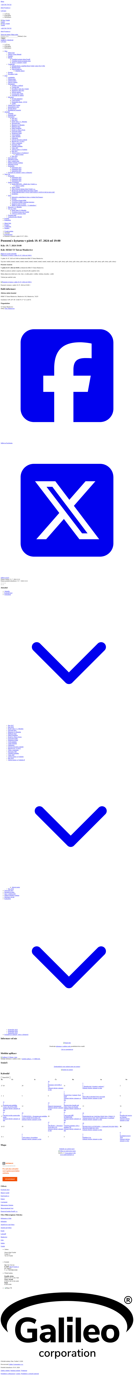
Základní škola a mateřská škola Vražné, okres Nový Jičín (28, 66)
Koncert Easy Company (71, 1095)
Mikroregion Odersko (7, 1205)
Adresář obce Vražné (14, 105)
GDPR (14, 103)
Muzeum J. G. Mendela (15, 207)
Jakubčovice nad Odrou (7, 1224)
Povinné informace (17, 98)
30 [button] (48, 1082)
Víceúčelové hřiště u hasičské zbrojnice (23, 202)
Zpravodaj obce (12, 158)
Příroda (10, 57)
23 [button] (120, 1113)
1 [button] (82, 1084)
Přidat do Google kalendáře (8, 253)
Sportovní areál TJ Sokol (19, 204)
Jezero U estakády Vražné (19, 62)
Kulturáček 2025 (16, 171)
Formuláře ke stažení (18, 95)
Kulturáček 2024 (16, 169)
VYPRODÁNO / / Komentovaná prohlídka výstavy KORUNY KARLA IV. (34, 1117)
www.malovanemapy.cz (67, 1154)
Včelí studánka (16, 135)
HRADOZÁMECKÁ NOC (90, 1128)
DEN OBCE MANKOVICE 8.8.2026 (93, 1096)
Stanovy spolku (19, 185)
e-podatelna (11, 77)
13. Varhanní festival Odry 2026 (98, 1117)
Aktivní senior (19, 154)
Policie (3, 1199)
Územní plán (15, 87)
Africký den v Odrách (106, 1116)
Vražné (3, 1246)
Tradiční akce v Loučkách (106, 1118)
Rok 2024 (14, 156)
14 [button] (64, 1102)
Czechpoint (4, 1202)
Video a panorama (17, 143)
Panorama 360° (16, 144)
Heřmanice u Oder (6, 1218)
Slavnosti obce (16, 123)
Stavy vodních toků (13, 161)
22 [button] (83, 1113)
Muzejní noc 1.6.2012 (18, 141)
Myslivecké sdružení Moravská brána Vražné (25, 190)
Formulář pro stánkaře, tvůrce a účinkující (20, 172)
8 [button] (82, 1094)
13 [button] (48, 1103)
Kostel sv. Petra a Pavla (18, 130)
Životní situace (12, 108)
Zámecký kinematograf (54, 1106)
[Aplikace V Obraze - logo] (9, 1057)
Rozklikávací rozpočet (14, 110)
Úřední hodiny (12, 80)
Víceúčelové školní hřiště (19, 200)
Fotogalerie (11, 117)
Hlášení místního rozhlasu (15, 162)
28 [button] (64, 1123)
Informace (11, 97)
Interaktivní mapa (13, 159)
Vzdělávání (11, 64)
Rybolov (14, 199)
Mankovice (4, 1237)
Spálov (3, 1243)
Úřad (5, 76)
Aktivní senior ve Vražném (19, 149)
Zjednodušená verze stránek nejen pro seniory (67, 1066)
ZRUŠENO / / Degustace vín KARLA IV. (55, 1126)
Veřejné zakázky (16, 92)
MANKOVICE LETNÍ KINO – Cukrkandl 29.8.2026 (98, 1126)
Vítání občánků (16, 136)
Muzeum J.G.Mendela (18, 125)
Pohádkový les (86, 1137)
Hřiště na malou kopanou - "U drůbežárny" (24, 205)
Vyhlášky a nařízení (17, 85)
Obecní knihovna (17, 69)
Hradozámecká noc (88, 1116)
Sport (9, 195)
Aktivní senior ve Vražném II (20, 153)
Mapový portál (5, 1193)
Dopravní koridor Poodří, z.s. (9, 1211)
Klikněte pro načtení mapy (67, 1149)
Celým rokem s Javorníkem (30, 1137)
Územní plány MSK (17, 94)
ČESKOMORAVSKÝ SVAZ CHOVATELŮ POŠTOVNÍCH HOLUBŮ (33, 192)
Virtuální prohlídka (17, 146)
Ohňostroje (15, 138)
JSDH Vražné (16, 187)
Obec (5, 51)
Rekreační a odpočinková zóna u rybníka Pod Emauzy (27, 197)
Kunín (2, 1231)
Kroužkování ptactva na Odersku (126, 1116)
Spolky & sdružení (13, 182)
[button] (3, 11)
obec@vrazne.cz (14, 1266)
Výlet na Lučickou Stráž (19, 213)
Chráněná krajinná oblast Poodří (21, 59)
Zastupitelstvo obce (13, 107)
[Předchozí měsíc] (1, 1077)
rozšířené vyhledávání (7, 40)
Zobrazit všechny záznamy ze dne (92, 1088)
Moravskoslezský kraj (7, 1208)
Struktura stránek (15, 1370)
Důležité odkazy (20, 71)
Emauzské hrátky (17, 131)
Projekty (10, 72)
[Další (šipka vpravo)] (3, 584)
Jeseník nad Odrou (6, 1227)
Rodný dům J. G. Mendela (19, 121)
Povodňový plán (13, 74)
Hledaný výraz (22, 36)
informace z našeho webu (63, 1046)
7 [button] (64, 1092)
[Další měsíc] (10, 1077)
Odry (2, 1240)
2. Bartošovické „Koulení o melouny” (93, 1086)
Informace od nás (13, 164)
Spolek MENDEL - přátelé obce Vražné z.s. (24, 184)
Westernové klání (17, 133)
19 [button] (22, 1113)
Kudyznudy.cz (5, 1196)
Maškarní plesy (16, 126)
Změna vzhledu (5, 1370)
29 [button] (83, 1124)
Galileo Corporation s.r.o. (16, 1364)
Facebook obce (5, 1189)
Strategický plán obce (18, 90)
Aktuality (10, 113)
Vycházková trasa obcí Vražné (20, 212)
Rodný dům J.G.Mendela (19, 210)
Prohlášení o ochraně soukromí (30, 1373)
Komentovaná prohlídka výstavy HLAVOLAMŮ (10, 1106)
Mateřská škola (16, 67)
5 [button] (82, 1135)
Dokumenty (11, 84)
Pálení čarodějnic (17, 128)
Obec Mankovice (10, 308)
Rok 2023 (14, 151)
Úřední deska (12, 79)
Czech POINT (16, 100)
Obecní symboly (13, 82)
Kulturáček (11, 166)
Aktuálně (7, 112)
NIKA (116, 1126)
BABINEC (15, 194)
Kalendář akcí (12, 115)
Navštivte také (12, 215)
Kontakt (6, 218)
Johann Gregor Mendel (14, 54)
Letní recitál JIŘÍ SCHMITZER (68, 1116)
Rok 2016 (14, 120)
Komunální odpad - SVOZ (19, 102)
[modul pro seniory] (67, 1069)
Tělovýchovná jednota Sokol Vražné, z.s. (23, 189)
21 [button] (64, 1113)
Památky (10, 56)
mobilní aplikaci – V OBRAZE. (31, 1059)
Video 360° (15, 148)
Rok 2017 (14, 118)
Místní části (11, 53)
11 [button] (3, 1102)
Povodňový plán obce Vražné (20, 89)
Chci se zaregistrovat (67, 1049)
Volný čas (7, 174)
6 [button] (120, 1133)
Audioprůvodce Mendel (15, 217)
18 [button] (3, 1113)
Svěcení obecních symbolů (19, 140)
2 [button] (22, 1135)
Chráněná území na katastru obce (21, 61)
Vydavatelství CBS (70, 1153)
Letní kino (97, 1116)
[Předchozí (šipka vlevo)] (1, 584)
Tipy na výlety (12, 208)
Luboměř (3, 1234)
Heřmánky (4, 1221)
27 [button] (48, 1123)
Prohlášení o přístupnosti (8, 1373)
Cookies (18, 1373)
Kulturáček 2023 (16, 167)
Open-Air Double (73, 1107)
